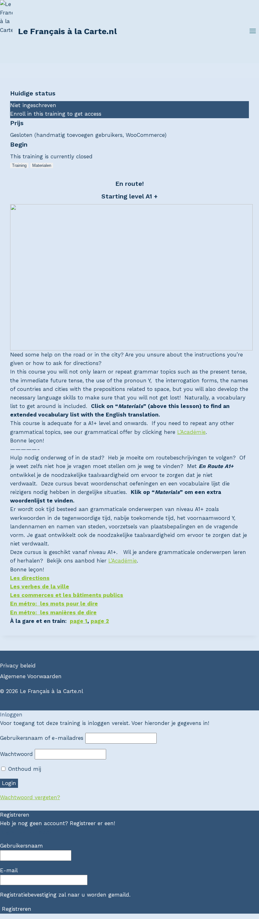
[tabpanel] (129, 376)
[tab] (19, 165)
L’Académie (191, 432)
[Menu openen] (252, 31)
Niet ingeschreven (33, 105)
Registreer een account (30, 832)
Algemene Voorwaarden (31, 676)
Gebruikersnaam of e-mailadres (41, 738)
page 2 (100, 621)
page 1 (78, 621)
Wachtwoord (16, 754)
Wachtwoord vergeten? (30, 797)
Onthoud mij (23, 769)
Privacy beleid (18, 665)
